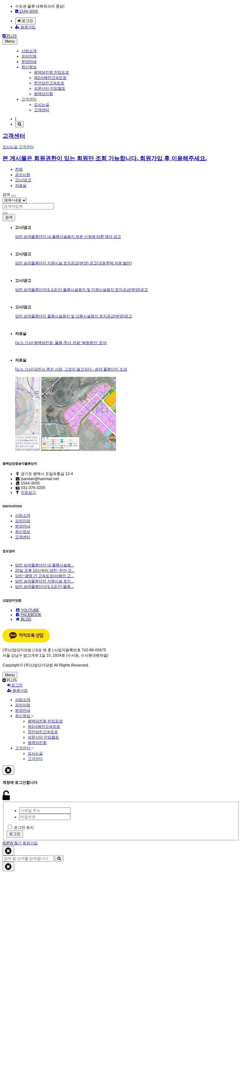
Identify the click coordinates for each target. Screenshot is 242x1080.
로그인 (27, 21)
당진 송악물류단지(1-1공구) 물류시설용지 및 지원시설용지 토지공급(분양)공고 (81, 289)
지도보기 (28, 492)
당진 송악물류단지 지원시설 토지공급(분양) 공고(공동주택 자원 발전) (73, 263)
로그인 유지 (24, 827)
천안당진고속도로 (49, 83)
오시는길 (41, 104)
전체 (19, 169)
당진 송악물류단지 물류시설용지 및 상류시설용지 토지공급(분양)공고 (73, 316)
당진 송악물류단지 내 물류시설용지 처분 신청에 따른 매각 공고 (68, 236)
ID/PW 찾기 (12, 843)
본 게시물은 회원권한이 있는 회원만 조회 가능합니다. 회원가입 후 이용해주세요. (105, 158)
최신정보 (29, 67)
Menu (10, 41)
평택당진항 (43, 94)
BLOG (25, 619)
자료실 (20, 185)
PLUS (11, 36)
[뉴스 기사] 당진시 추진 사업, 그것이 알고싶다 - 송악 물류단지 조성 (71, 369)
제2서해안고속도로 (50, 77)
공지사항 (22, 174)
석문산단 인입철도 (49, 88)
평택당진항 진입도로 (51, 72)
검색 (9, 217)
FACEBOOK (30, 614)
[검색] (19, 124)
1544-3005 (28, 11)
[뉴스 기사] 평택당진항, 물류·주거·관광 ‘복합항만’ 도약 (61, 343)
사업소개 (29, 51)
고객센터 (29, 99)
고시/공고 (23, 180)
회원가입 (28, 27)
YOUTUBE (29, 610)
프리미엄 (29, 56)
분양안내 (29, 61)
